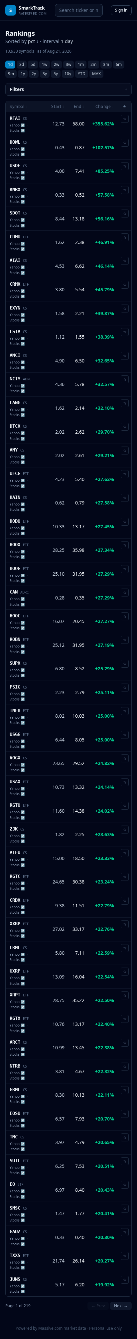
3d (21, 64)
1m (81, 64)
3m (106, 64)
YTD (81, 73)
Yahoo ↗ (17, 125)
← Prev (98, 1306)
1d (10, 64)
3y (45, 73)
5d (33, 64)
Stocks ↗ (17, 130)
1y (23, 73)
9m (11, 73)
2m (93, 64)
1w (44, 64)
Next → (121, 1306)
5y (56, 73)
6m (119, 64)
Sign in (121, 10)
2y (34, 73)
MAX (96, 73)
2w (56, 64)
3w (68, 64)
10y (68, 73)
